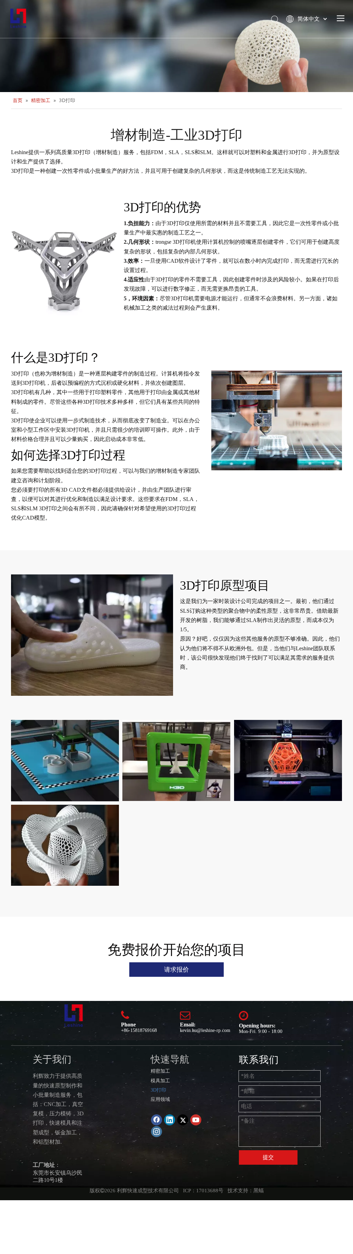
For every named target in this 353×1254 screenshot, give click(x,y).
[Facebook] (156, 1119)
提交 (268, 1157)
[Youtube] (195, 1119)
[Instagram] (156, 1131)
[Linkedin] (169, 1119)
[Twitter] (182, 1119)
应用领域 (160, 1099)
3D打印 (158, 1090)
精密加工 (160, 1071)
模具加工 (160, 1080)
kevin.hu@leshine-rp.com (205, 1030)
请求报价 (176, 969)
